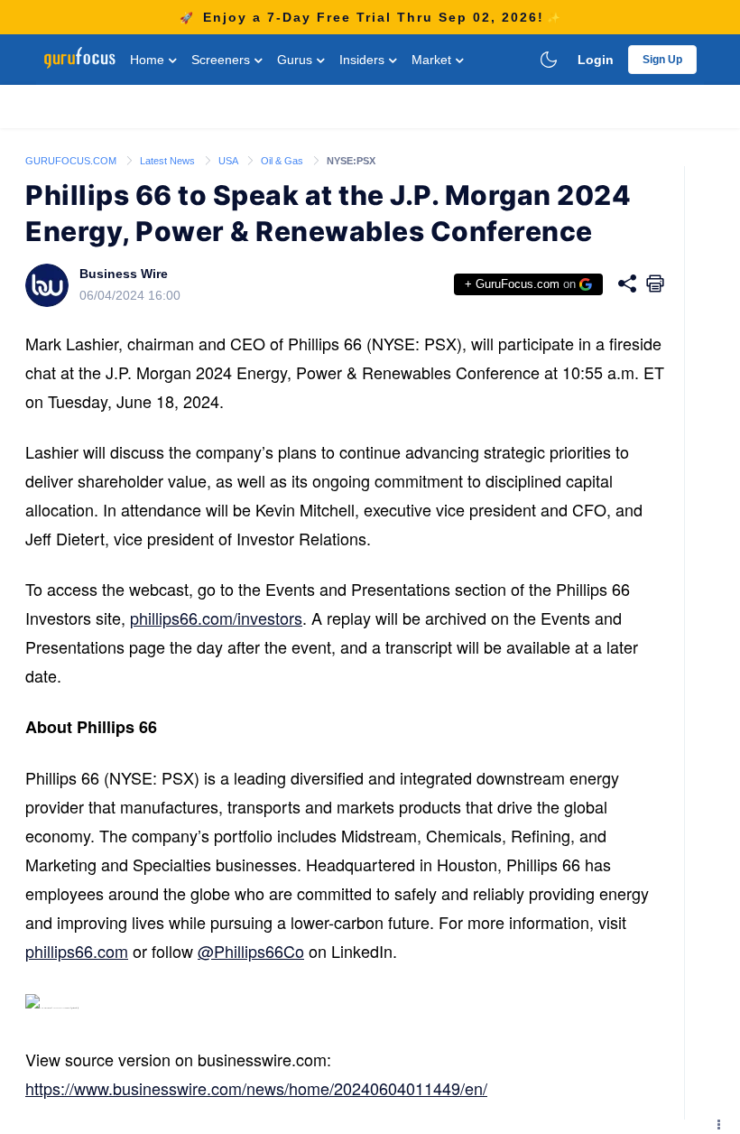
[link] (72, 160)
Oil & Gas (283, 160)
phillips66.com (76, 950)
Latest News (169, 160)
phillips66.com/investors (216, 617)
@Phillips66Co (251, 950)
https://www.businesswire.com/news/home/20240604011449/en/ (256, 1088)
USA (229, 160)
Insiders (363, 59)
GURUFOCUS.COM (72, 160)
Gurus (296, 59)
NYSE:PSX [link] (351, 160)
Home (149, 59)
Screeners (222, 59)
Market (433, 59)
